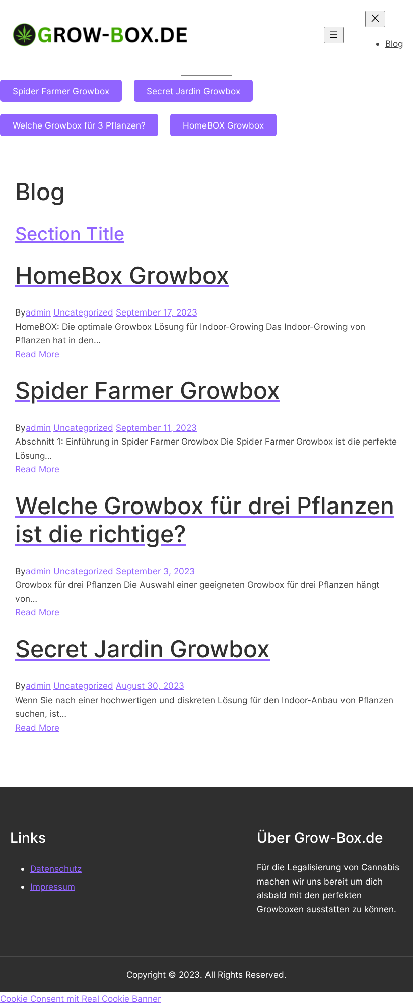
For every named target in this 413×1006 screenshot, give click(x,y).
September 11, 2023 (156, 427)
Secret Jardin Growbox (193, 91)
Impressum (52, 886)
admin (38, 312)
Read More (37, 354)
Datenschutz (56, 868)
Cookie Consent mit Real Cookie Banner (80, 998)
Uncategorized (83, 312)
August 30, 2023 (150, 685)
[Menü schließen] (375, 19)
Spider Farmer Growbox (61, 91)
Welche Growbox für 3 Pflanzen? (79, 125)
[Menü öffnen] (334, 35)
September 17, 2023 (156, 312)
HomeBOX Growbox (223, 125)
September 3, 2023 (155, 570)
